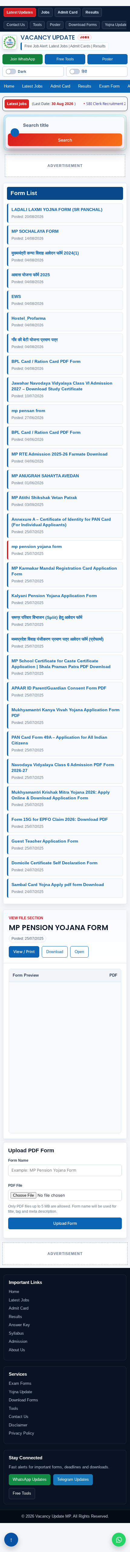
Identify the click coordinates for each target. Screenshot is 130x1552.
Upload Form (65, 1223)
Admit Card (60, 86)
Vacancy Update (48, 37)
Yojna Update (20, 1392)
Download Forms (83, 25)
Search (65, 139)
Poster (55, 25)
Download (54, 951)
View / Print (24, 951)
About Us (17, 1350)
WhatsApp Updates (30, 1479)
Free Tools (65, 59)
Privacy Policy (21, 1433)
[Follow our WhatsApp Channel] (119, 1540)
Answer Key (19, 1325)
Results (84, 86)
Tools (37, 25)
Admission (18, 1341)
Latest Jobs (32, 86)
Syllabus (16, 1333)
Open (79, 951)
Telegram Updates (73, 1479)
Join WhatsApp (22, 59)
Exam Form (109, 86)
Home (9, 86)
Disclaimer (18, 1425)
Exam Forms (20, 1383)
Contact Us (16, 25)
